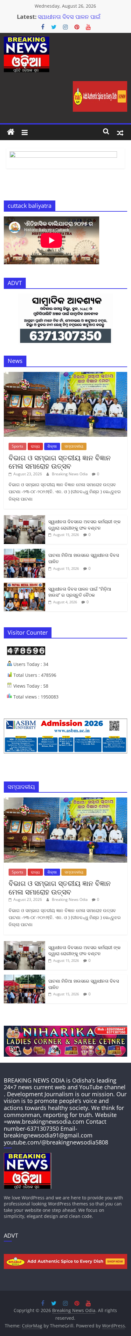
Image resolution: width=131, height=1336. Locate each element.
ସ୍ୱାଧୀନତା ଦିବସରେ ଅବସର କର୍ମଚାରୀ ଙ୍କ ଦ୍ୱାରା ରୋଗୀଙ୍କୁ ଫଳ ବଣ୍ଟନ (84, 524)
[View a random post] (120, 132)
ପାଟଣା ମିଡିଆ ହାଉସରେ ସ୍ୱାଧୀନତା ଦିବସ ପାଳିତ (64, 16)
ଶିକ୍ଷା (52, 446)
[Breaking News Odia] (11, 132)
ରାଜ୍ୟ (35, 446)
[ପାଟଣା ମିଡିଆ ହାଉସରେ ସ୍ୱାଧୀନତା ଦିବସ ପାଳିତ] (24, 552)
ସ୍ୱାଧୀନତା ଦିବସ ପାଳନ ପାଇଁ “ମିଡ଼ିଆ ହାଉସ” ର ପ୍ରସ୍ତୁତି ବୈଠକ (79, 592)
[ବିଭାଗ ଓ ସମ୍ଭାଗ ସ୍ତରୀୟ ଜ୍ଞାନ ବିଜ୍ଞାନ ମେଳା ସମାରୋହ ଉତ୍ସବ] (65, 375)
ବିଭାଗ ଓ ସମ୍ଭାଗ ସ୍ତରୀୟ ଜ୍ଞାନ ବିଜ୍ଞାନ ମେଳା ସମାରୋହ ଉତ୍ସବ (60, 462)
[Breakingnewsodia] (27, 1156)
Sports (17, 446)
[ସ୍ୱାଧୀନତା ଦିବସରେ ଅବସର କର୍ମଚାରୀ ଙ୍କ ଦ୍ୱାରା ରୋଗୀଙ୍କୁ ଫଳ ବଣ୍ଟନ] (24, 519)
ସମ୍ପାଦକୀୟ (74, 446)
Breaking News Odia (70, 474)
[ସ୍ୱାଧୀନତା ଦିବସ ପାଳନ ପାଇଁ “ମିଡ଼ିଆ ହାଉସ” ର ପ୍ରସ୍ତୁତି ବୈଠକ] (24, 586)
